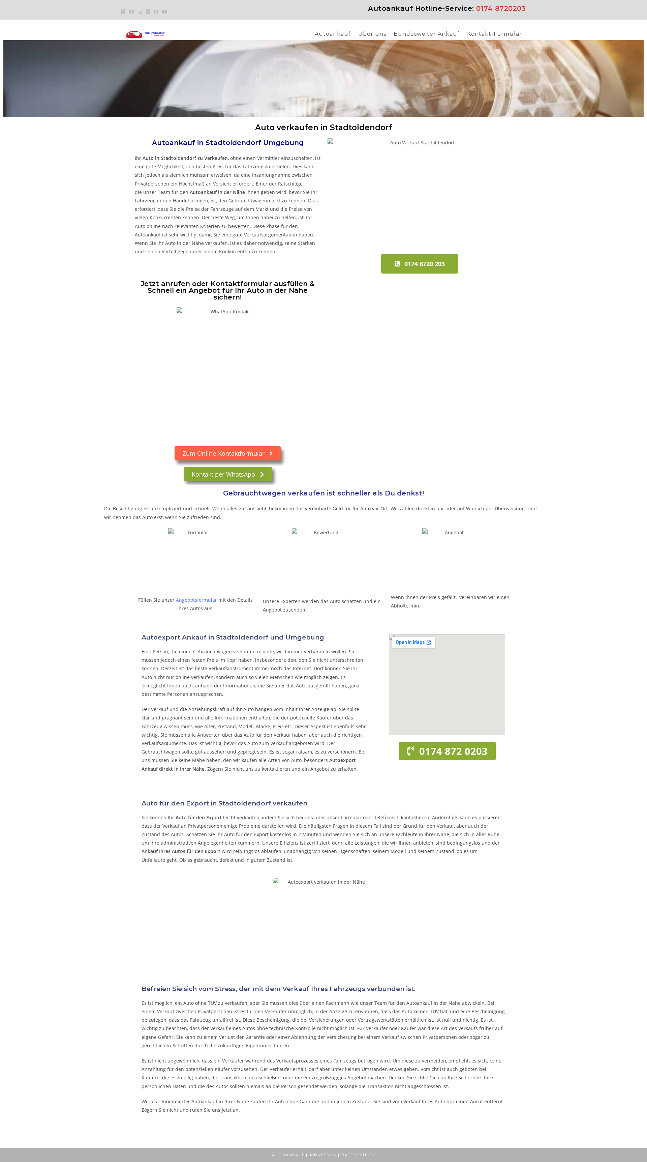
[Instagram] (140, 11)
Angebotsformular (196, 600)
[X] (124, 11)
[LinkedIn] (148, 11)
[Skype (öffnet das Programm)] (156, 11)
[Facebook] (131, 11)
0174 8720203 (501, 8)
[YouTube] (165, 11)
